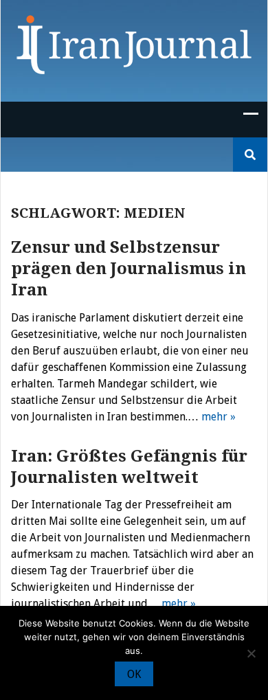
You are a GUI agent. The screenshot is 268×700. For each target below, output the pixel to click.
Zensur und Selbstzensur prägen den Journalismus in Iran (128, 269)
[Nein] (251, 653)
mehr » (218, 416)
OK (134, 674)
